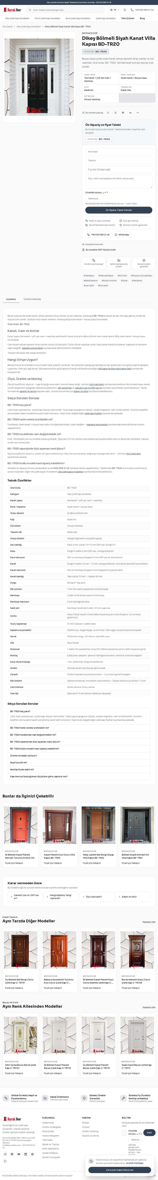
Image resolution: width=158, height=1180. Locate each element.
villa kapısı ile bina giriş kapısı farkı (114, 368)
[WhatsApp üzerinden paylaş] (108, 113)
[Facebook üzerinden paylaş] (123, 113)
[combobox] (65, 9)
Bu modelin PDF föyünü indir (101, 249)
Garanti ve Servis (90, 1135)
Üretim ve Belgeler (51, 1127)
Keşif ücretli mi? (18, 762)
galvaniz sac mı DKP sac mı (88, 387)
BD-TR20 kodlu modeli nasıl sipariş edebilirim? (34, 748)
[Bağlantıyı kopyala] (138, 113)
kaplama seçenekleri (32, 348)
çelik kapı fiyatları (93, 413)
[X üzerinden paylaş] (115, 113)
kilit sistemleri (65, 387)
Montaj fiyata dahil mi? (22, 769)
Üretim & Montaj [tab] (32, 299)
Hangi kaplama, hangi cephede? (60, 897)
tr (115, 9)
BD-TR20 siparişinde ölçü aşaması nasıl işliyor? (35, 741)
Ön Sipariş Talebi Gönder (119, 210)
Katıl (149, 1132)
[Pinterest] (32, 1154)
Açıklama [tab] (11, 299)
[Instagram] (5, 1154)
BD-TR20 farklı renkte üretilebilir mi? (29, 727)
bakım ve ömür (81, 391)
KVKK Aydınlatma (50, 1148)
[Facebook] (12, 1154)
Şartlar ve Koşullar (51, 1157)
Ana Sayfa (7, 26)
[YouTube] (19, 1154)
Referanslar (48, 1131)
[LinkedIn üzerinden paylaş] (130, 113)
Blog (142, 18)
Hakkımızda (48, 1122)
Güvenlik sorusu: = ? (96, 192)
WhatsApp (123, 234)
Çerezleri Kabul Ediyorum (119, 1169)
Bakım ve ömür (129, 896)
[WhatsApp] (5, 1161)
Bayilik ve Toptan (50, 1144)
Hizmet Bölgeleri (50, 1135)
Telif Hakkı (47, 1139)
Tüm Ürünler (127, 18)
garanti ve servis (27, 391)
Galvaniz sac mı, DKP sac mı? (26, 897)
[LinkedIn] (25, 1154)
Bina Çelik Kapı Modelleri (78, 18)
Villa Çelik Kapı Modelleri (17, 18)
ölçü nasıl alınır (96, 384)
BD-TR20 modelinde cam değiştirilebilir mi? (33, 734)
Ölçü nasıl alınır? (94, 896)
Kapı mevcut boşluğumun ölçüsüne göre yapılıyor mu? (39, 776)
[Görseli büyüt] (39, 77)
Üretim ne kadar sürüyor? (23, 755)
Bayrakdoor (90, 33)
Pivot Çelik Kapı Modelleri (47, 18)
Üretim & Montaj (90, 1131)
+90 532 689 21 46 (100, 234)
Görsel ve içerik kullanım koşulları (59, 1175)
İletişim (85, 1122)
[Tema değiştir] (125, 10)
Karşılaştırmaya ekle (94, 244)
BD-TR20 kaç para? (20, 711)
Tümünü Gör (149, 922)
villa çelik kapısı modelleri (70, 471)
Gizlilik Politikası (50, 1152)
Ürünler (85, 1127)
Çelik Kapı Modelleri (106, 18)
